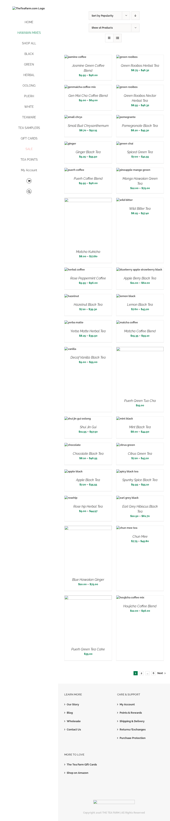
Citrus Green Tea (140, 454)
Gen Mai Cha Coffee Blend (88, 96)
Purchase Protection (133, 738)
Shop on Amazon (77, 772)
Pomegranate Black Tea (140, 126)
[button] (29, 191)
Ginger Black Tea (88, 152)
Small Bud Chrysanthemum (88, 126)
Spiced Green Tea (140, 152)
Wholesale (74, 721)
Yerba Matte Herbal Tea (88, 331)
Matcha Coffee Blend (140, 331)
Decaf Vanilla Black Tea (88, 357)
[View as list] (117, 38)
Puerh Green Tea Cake (88, 649)
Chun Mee (140, 536)
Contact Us (74, 729)
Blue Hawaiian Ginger (88, 580)
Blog (70, 712)
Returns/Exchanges (133, 729)
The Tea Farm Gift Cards (82, 764)
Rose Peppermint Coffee (88, 278)
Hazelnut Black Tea (88, 305)
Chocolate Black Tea (88, 454)
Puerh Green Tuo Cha (140, 401)
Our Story (73, 704)
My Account (127, 704)
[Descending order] (135, 15)
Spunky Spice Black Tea (140, 480)
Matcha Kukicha (88, 252)
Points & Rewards (131, 712)
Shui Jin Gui (88, 427)
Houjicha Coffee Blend (140, 606)
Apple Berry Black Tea (140, 278)
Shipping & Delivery (132, 721)
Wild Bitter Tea (140, 209)
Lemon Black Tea (140, 305)
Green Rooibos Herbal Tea (140, 66)
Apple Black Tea (88, 480)
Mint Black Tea (140, 427)
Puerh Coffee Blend (88, 179)
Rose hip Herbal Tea (88, 506)
